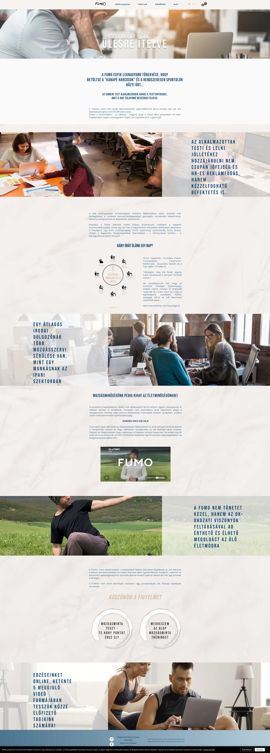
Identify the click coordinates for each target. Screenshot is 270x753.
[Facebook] (112, 744)
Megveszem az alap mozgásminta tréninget (160, 631)
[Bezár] (267, 749)
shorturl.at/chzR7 (209, 750)
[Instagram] (112, 739)
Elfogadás (259, 750)
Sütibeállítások (247, 750)
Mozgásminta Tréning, (100, 413)
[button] (204, 4)
